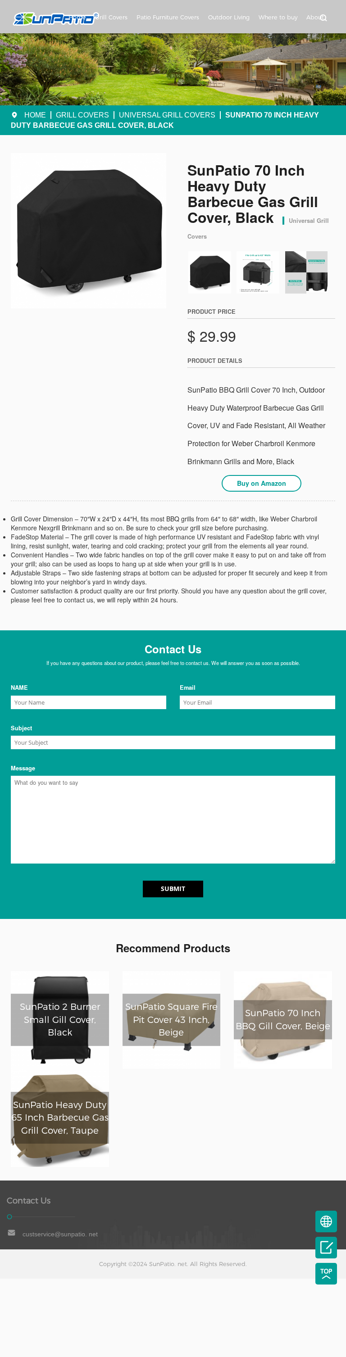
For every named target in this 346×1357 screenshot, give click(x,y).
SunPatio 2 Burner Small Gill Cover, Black (60, 1019)
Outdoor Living (229, 17)
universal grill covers (167, 115)
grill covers (82, 115)
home (35, 115)
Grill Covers (111, 17)
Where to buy (278, 17)
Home (77, 17)
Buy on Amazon (261, 483)
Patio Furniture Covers (168, 17)
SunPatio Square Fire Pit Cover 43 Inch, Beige (171, 1019)
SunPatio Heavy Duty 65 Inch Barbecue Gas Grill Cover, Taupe (60, 1117)
